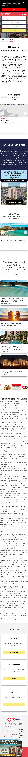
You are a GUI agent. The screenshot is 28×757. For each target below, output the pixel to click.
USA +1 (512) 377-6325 (5, 731)
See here (14, 704)
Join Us (21, 735)
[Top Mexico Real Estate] (5, 14)
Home (2, 39)
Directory (21, 729)
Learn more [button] (5, 5)
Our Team (13, 736)
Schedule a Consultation (14, 733)
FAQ (20, 733)
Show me (14, 678)
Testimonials (14, 738)
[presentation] (2, 113)
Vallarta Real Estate (11, 39)
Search (14, 30)
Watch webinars (14, 652)
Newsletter (22, 737)
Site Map (21, 731)
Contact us (6, 735)
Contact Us (13, 731)
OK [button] (14, 9)
